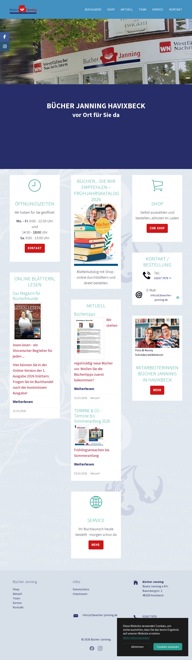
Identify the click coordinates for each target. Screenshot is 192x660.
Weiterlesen (23, 401)
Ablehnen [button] (137, 647)
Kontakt (35, 248)
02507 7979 (161, 278)
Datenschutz (81, 589)
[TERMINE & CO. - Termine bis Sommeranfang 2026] (89, 435)
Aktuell (17, 594)
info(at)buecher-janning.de (161, 297)
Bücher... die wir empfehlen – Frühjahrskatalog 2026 (96, 190)
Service (17, 603)
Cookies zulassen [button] (168, 647)
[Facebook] (4, 36)
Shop (16, 589)
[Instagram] (4, 46)
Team (16, 598)
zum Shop (157, 228)
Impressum (80, 594)
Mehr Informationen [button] (136, 638)
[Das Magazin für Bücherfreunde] (28, 321)
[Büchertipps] (89, 338)
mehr (96, 545)
